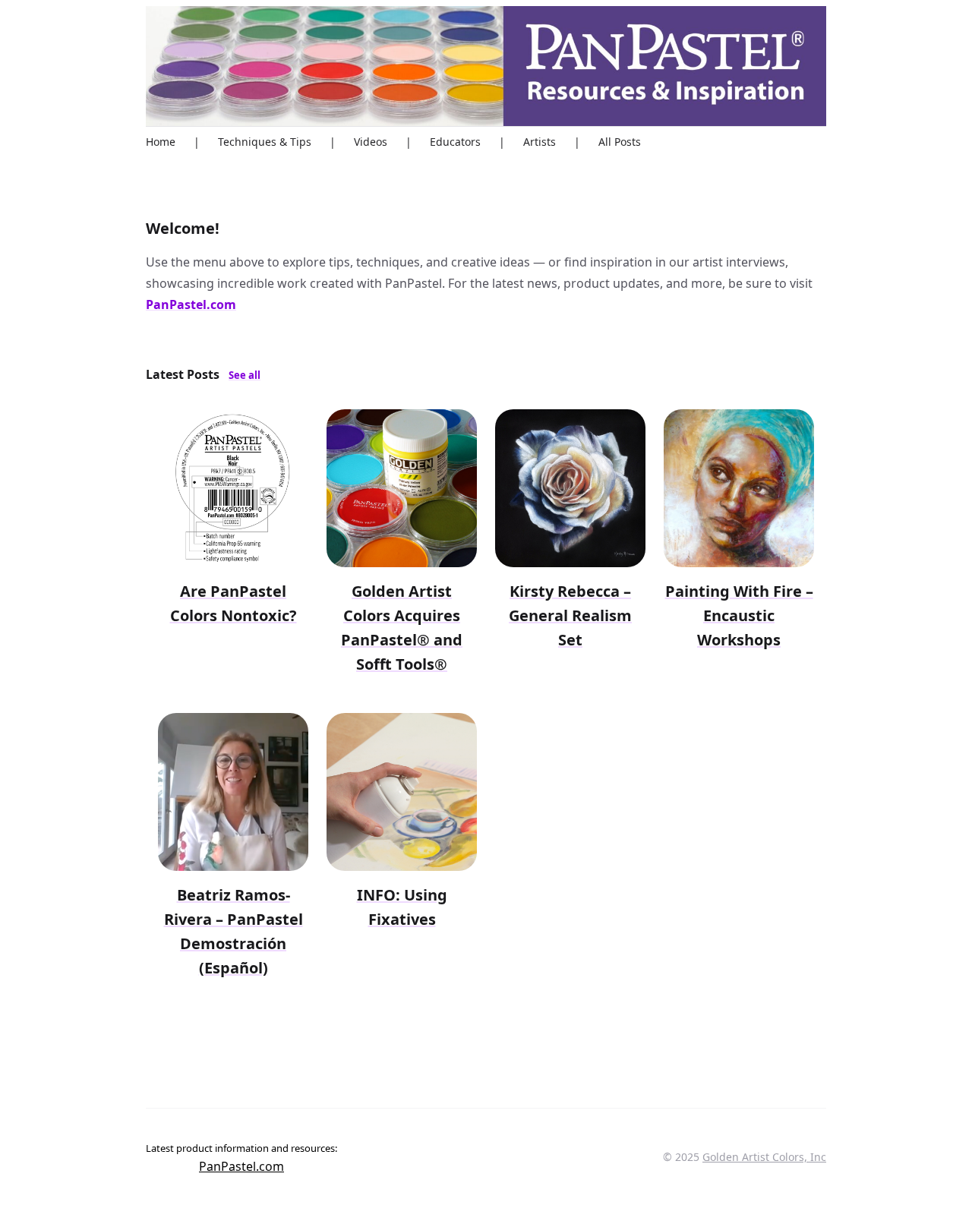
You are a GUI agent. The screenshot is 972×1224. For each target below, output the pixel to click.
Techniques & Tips (264, 141)
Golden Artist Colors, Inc (764, 1157)
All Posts (619, 141)
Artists (539, 141)
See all (244, 375)
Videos (370, 141)
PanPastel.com (191, 304)
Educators (455, 141)
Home (160, 141)
